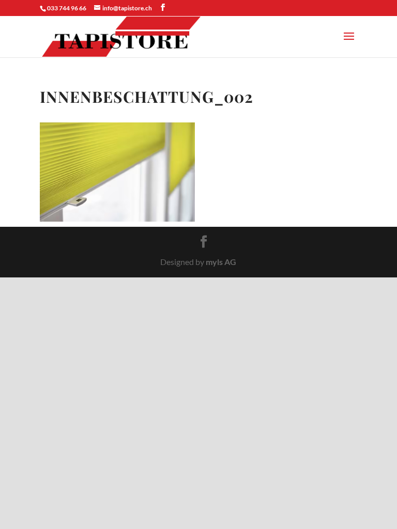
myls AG (221, 262)
